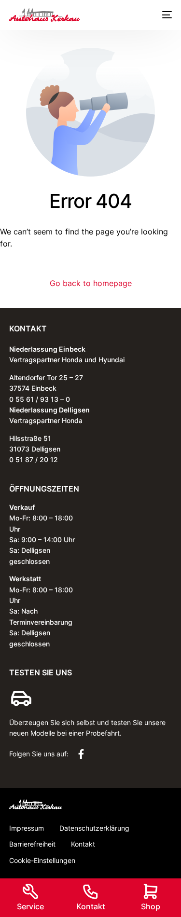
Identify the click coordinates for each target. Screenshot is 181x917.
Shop (150, 906)
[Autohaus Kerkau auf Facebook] (83, 754)
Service (30, 906)
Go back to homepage (91, 283)
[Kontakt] (91, 891)
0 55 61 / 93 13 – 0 (39, 399)
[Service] (30, 891)
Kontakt (90, 906)
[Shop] (150, 891)
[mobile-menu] (165, 15)
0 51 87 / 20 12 (33, 459)
